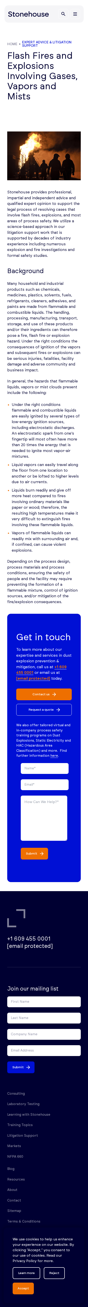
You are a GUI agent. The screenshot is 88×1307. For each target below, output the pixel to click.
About (12, 1190)
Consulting (16, 1093)
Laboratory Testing (23, 1104)
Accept (23, 1288)
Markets (14, 1146)
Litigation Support (22, 1135)
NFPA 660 (15, 1156)
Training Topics (20, 1125)
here (54, 755)
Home (12, 44)
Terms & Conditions (23, 1221)
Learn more (26, 1273)
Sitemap (14, 1211)
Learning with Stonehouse (28, 1114)
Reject (54, 1273)
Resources (16, 1179)
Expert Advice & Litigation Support (47, 44)
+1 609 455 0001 (29, 939)
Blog (10, 1169)
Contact (14, 1200)
